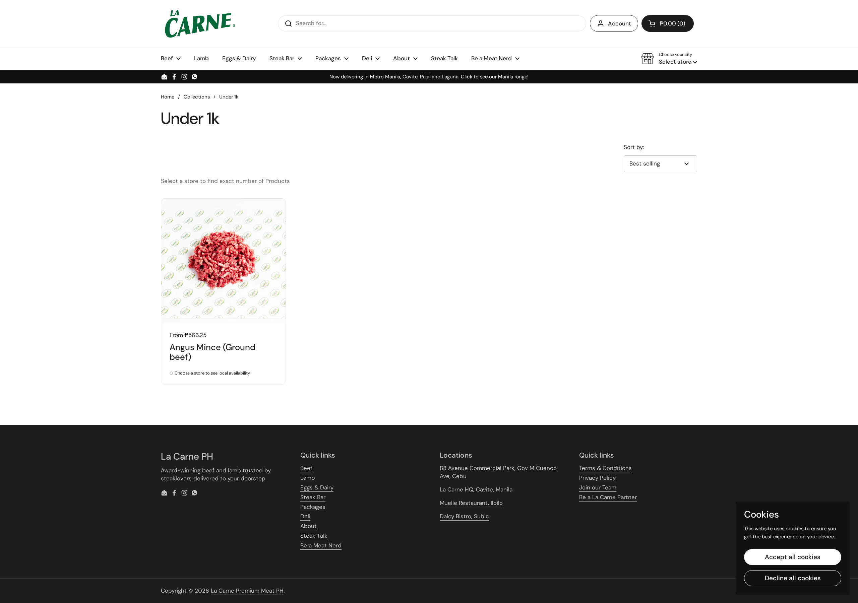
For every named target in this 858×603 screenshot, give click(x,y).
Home (167, 96)
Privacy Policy (597, 477)
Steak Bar (312, 497)
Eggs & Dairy (316, 487)
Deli (305, 516)
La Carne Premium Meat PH (247, 590)
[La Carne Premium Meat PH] (199, 23)
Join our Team (597, 487)
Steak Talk (313, 535)
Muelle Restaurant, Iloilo (471, 503)
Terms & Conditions (605, 468)
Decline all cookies (793, 578)
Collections (197, 96)
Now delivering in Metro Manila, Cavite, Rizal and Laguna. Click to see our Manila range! (429, 76)
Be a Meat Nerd (321, 545)
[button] (667, 23)
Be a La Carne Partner (608, 497)
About (308, 526)
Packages (312, 507)
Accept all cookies (792, 557)
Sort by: (634, 147)
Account (619, 23)
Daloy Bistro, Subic (464, 516)
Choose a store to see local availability (212, 373)
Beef (306, 468)
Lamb (307, 477)
